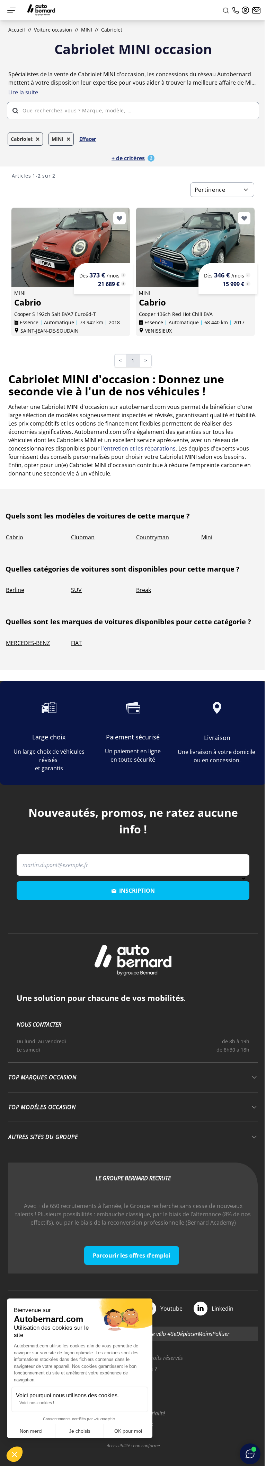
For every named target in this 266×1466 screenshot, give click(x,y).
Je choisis (79, 1431)
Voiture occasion (53, 29)
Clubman (83, 537)
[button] (14, 1454)
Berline (15, 590)
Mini (206, 537)
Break (143, 590)
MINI (86, 29)
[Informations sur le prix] (123, 283)
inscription (137, 890)
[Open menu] (11, 10)
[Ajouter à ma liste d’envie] (119, 218)
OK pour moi (128, 1431)
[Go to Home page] (41, 10)
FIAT (76, 643)
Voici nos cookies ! (36, 1402)
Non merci (31, 1431)
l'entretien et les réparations (138, 448)
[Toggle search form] (226, 10)
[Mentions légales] (123, 275)
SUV (76, 590)
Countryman (152, 537)
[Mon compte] (245, 10)
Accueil (16, 29)
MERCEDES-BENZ (28, 643)
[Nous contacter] (256, 10)
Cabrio (14, 537)
